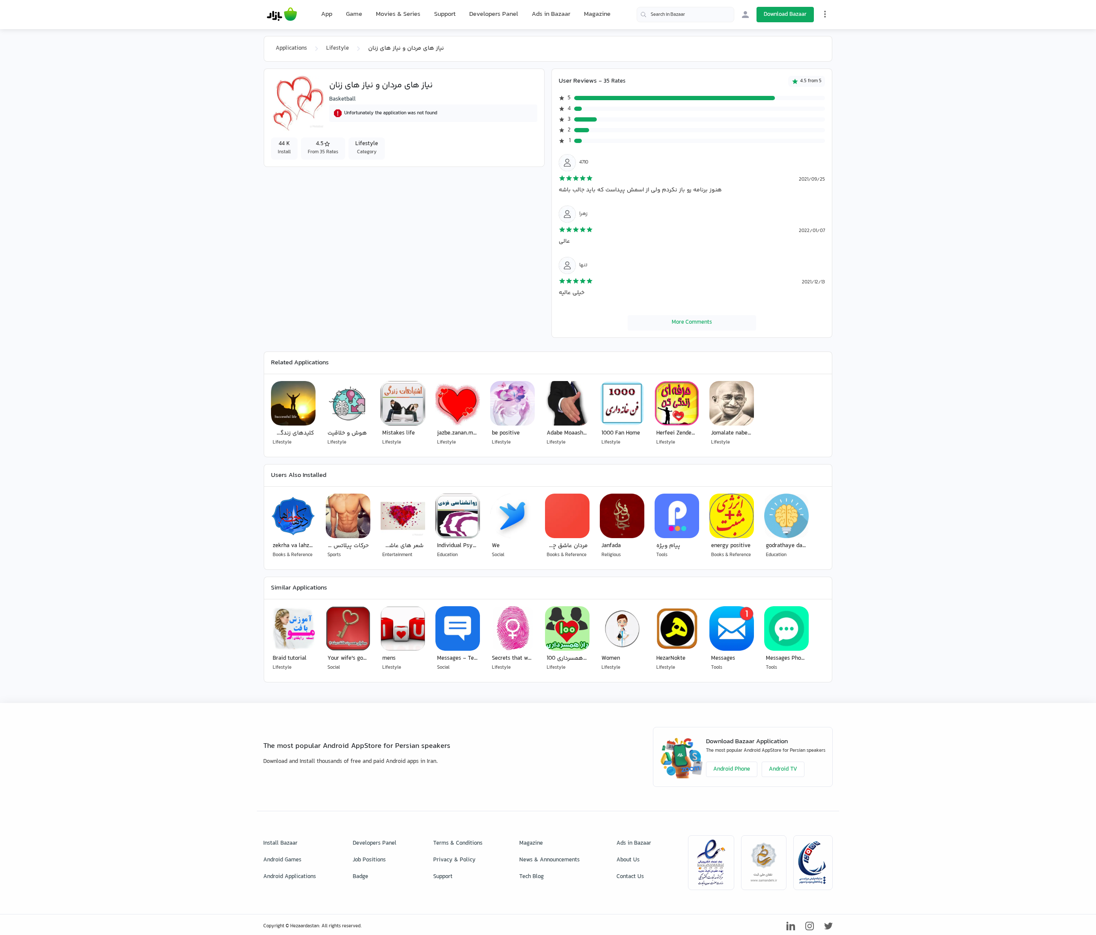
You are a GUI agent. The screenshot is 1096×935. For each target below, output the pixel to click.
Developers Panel (493, 14)
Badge (360, 876)
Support (445, 14)
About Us (628, 860)
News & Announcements (549, 860)
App (326, 14)
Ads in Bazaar (551, 14)
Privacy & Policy (454, 860)
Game (354, 14)
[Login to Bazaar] (745, 14)
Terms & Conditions (457, 843)
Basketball (342, 99)
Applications (291, 48)
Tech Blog (531, 876)
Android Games (282, 860)
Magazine (597, 14)
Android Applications (289, 876)
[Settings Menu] (825, 14)
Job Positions (369, 860)
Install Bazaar (280, 843)
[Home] (282, 15)
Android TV (783, 769)
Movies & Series (398, 14)
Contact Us (630, 876)
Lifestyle (337, 48)
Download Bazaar (785, 14)
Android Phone (731, 769)
